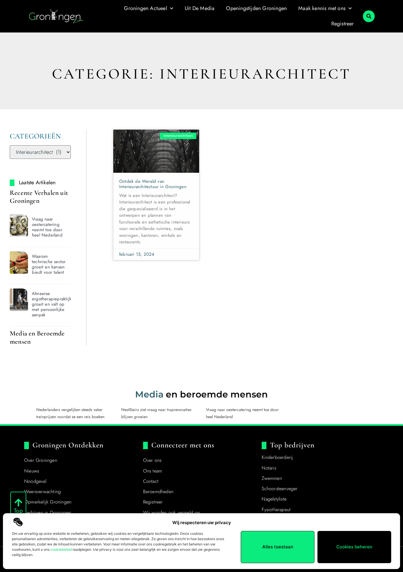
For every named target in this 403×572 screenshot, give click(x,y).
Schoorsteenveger (279, 488)
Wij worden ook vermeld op (171, 512)
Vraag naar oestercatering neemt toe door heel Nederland (47, 227)
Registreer (342, 23)
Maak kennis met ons (321, 8)
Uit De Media (199, 8)
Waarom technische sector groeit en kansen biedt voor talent (48, 264)
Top (18, 510)
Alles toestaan (277, 547)
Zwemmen (272, 478)
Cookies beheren (354, 547)
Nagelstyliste (274, 499)
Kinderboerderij (277, 457)
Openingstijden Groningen (256, 8)
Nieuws (31, 470)
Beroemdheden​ (158, 491)
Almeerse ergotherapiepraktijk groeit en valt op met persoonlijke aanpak (51, 304)
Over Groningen (40, 460)
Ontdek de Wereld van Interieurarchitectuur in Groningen (152, 184)
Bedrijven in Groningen (47, 512)
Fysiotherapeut (276, 509)
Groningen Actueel (145, 8)
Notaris (269, 468)
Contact (150, 481)
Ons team (152, 470)
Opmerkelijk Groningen (47, 501)
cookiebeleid (61, 549)
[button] (369, 16)
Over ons (152, 460)
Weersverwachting (42, 491)
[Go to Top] (18, 502)
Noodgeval (35, 481)
